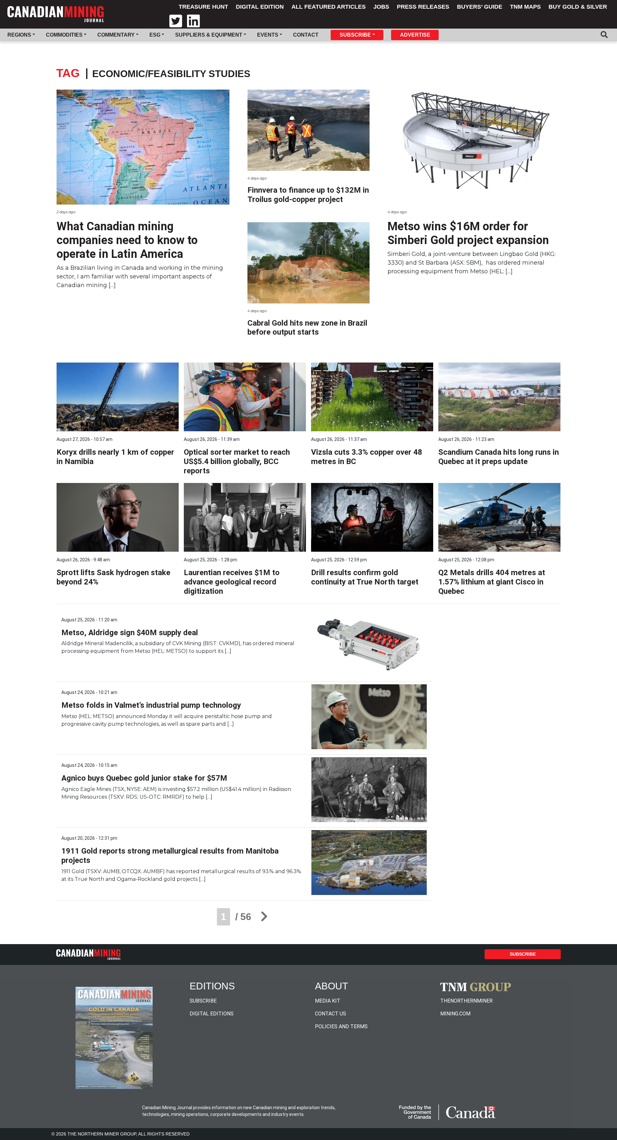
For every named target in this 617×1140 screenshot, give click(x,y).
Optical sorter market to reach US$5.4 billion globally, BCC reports (237, 461)
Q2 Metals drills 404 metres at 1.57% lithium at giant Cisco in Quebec (491, 582)
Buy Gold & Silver (578, 7)
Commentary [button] (116, 35)
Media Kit (327, 1001)
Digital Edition (260, 7)
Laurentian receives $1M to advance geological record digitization (232, 582)
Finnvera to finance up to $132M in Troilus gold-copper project (308, 195)
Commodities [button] (64, 35)
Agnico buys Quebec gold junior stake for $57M (144, 778)
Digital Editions (212, 1014)
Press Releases (423, 7)
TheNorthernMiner (466, 1001)
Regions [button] (19, 35)
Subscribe (523, 954)
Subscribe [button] (355, 35)
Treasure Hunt (203, 7)
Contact (305, 35)
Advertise (415, 35)
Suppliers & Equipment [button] (208, 35)
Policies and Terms (341, 1026)
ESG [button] (154, 35)
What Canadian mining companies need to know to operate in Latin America (127, 240)
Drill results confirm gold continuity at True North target (364, 577)
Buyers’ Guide (479, 7)
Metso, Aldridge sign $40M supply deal (129, 632)
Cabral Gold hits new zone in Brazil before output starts (307, 328)
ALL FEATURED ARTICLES (328, 7)
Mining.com (455, 1014)
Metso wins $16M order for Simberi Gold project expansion (468, 233)
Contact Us (330, 1014)
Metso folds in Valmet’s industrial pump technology (151, 705)
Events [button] (267, 35)
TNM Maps (525, 7)
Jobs (381, 7)
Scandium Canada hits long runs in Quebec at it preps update (498, 457)
